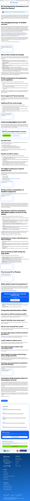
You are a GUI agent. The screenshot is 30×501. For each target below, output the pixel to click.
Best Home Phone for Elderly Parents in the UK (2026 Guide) (12, 409)
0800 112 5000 (18, 0)
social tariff (10, 87)
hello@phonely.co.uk (7, 460)
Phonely (17, 38)
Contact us (27, 0)
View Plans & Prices (15, 446)
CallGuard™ (17, 462)
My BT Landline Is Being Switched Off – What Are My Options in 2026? (13, 413)
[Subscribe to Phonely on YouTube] (9, 466)
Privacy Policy (20, 494)
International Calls (6, 479)
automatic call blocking (15, 133)
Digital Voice (5, 471)
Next (27, 451)
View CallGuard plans (15, 300)
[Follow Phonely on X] (8, 466)
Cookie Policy (12, 495)
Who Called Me (5, 477)
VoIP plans (7, 336)
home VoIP (12, 127)
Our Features (17, 461)
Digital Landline (6, 474)
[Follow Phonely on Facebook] (4, 466)
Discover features (16, 135)
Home (4, 494)
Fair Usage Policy (18, 495)
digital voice (4, 66)
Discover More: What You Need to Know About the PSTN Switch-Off (10, 41)
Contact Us (8, 494)
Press (16, 494)
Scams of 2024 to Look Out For (5, 396)
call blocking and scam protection (15, 178)
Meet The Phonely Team (18, 459)
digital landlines (25, 69)
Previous (1, 451)
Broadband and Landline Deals (8, 486)
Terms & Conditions (6, 495)
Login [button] (2, 0)
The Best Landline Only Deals (8, 489)
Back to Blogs (4, 400)
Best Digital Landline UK (7, 484)
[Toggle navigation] (28, 2)
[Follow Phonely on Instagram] (6, 466)
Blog (16, 464)
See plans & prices (7, 135)
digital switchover (15, 34)
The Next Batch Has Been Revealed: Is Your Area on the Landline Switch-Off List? (15, 427)
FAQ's (12, 494)
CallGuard (11, 232)
